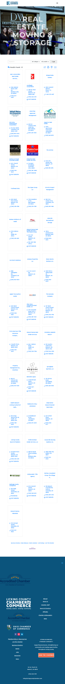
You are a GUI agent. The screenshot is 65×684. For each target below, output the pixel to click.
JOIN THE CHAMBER (46, 655)
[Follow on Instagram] (19, 634)
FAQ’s (17, 659)
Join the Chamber (17, 642)
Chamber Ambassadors (45, 615)
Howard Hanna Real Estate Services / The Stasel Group (32, 231)
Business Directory (15, 543)
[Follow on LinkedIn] (22, 634)
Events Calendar (33, 543)
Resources (17, 655)
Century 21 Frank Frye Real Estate (14, 159)
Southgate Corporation (30, 86)
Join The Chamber (49, 543)
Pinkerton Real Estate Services (31, 159)
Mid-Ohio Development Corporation (13, 124)
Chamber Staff (45, 605)
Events (17, 648)
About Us (45, 601)
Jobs (17, 652)
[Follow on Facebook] (15, 634)
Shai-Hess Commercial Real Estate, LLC (32, 305)
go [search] (54, 61)
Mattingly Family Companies (14, 485)
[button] (9, 67)
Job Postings (41, 543)
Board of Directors (45, 608)
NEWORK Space (31, 377)
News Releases (24, 543)
